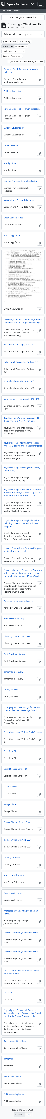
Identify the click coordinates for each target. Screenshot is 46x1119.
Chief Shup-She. (11, 751)
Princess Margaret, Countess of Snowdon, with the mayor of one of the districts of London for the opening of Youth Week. (23, 573)
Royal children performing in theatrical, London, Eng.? (22, 469)
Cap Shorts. (9, 992)
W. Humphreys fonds (13, 91)
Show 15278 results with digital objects (27, 62)
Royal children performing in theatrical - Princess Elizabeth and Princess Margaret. (23, 444)
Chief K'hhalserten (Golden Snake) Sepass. (23, 732)
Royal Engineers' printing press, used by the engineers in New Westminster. (22, 419)
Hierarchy (26, 41)
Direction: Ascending (11, 56)
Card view (9, 46)
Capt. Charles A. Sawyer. (15, 654)
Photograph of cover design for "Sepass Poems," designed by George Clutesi (22, 709)
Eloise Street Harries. (13, 893)
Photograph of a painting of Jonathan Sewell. (21, 912)
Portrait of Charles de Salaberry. (18, 601)
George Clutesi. (11, 804)
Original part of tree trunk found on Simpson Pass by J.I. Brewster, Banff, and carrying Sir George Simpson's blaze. (22, 1013)
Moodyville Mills (11, 689)
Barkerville (8, 1058)
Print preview (10, 41)
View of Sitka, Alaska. (13, 1076)
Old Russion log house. (14, 1094)
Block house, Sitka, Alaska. (15, 1041)
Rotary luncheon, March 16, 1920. (19, 381)
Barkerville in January (13, 672)
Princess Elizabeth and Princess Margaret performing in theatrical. (23, 550)
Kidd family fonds (12, 145)
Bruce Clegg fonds (12, 235)
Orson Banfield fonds (13, 217)
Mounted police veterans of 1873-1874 (21, 399)
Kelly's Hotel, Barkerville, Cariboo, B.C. (21, 362)
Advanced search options (18, 34)
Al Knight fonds (11, 163)
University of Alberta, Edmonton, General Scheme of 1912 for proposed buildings (23, 321)
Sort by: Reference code (13, 51)
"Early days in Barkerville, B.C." (17, 839)
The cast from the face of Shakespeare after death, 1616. (21, 972)
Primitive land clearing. (14, 618)
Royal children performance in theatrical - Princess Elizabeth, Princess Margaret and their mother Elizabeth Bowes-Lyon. (23, 492)
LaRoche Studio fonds (14, 127)
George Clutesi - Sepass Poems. (18, 822)
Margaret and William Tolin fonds (19, 200)
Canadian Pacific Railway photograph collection (21, 71)
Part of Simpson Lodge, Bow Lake (19, 344)
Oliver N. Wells (10, 786)
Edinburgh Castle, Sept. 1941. (17, 636)
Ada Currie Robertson (14, 875)
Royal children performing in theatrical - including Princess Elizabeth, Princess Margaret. (22, 523)
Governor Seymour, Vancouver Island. (21, 932)
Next (28, 1114)
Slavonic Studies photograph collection (22, 109)
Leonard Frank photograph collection (21, 181)
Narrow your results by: (23, 17)
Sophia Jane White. (12, 857)
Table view (22, 46)
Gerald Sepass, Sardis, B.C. (16, 769)
